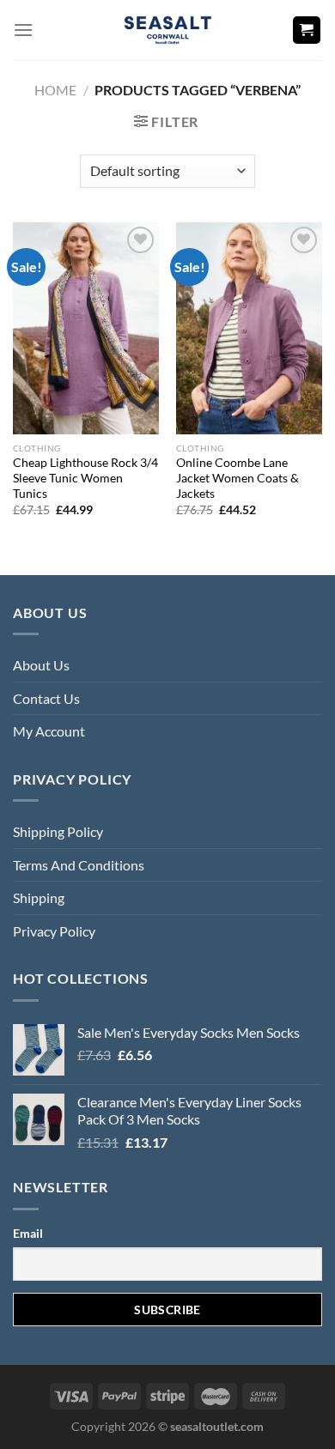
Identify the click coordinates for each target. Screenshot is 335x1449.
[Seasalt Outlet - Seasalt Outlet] (168, 29)
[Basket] (307, 30)
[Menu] (23, 30)
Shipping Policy (58, 831)
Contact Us (46, 698)
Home (55, 90)
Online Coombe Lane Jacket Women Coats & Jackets (237, 478)
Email (28, 1233)
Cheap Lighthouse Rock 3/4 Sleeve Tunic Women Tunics (85, 478)
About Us (41, 665)
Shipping (38, 897)
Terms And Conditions (78, 865)
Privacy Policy (54, 931)
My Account (49, 731)
